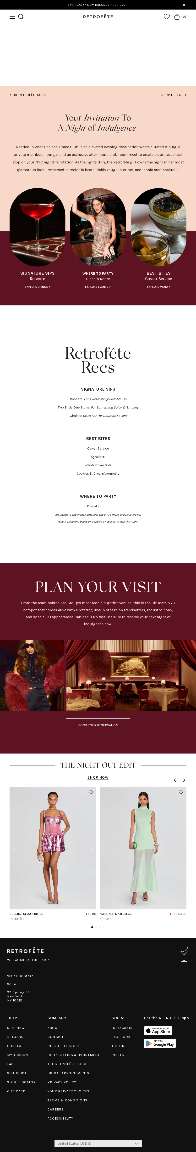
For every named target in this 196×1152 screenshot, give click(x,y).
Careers (56, 1109)
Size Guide (17, 1073)
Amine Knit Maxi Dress (116, 914)
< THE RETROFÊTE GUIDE (28, 95)
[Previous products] (175, 780)
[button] (12, 17)
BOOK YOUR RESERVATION (98, 725)
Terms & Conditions (67, 1100)
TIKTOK (118, 1046)
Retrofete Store (64, 1046)
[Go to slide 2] (96, 927)
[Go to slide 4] (104, 927)
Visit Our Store (20, 976)
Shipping (15, 1028)
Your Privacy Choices (68, 1091)
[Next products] (183, 780)
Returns (15, 1037)
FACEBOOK (121, 1037)
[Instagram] (98, 63)
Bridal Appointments (68, 1073)
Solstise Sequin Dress (26, 914)
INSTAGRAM (122, 1028)
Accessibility (60, 1118)
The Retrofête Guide (67, 1064)
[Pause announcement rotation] (184, 4)
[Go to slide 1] (92, 927)
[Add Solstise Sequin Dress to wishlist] (91, 792)
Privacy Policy (62, 1082)
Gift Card (16, 1091)
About (53, 1028)
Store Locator (21, 1082)
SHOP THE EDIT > (173, 95)
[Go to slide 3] (100, 927)
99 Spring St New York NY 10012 (18, 996)
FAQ (10, 1064)
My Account (18, 1055)
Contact (15, 1046)
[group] (37, 240)
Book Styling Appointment (74, 1055)
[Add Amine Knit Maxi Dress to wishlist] (181, 792)
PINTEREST (121, 1055)
